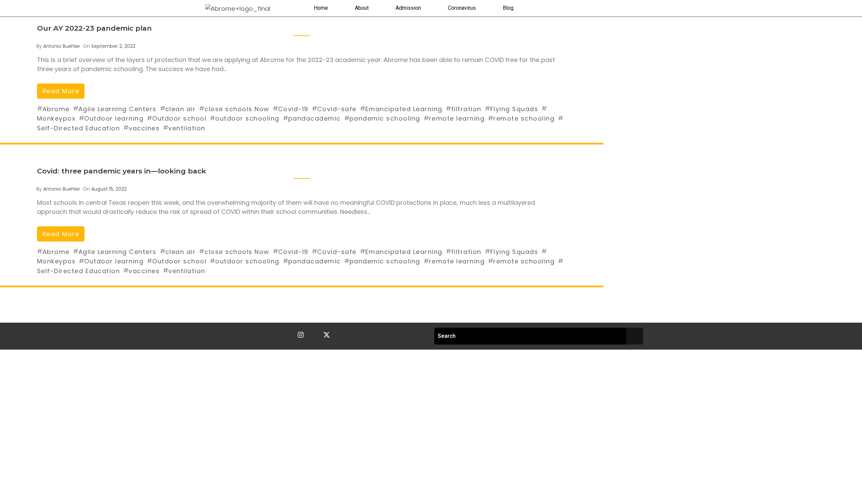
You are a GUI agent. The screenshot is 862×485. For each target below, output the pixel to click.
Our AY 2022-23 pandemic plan (94, 28)
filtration (466, 109)
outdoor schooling (247, 118)
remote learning (457, 118)
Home (321, 8)
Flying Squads (514, 109)
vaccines (144, 128)
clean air (180, 109)
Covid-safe (337, 109)
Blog (508, 8)
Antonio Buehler (61, 46)
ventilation (186, 128)
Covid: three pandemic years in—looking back (121, 171)
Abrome (56, 109)
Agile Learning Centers (117, 109)
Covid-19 (293, 109)
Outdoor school (179, 118)
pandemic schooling (385, 118)
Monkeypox (56, 118)
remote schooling (524, 118)
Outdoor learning (113, 118)
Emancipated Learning (403, 109)
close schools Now (236, 109)
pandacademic (314, 118)
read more (60, 91)
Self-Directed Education (78, 128)
